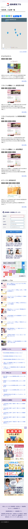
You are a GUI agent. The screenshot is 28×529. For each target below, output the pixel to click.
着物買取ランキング (22, 515)
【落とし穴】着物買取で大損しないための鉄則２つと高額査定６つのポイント (14, 363)
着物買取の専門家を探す (6, 513)
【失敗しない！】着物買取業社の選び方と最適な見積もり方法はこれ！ (14, 368)
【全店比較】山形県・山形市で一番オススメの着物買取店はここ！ (14, 413)
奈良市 (3, 88)
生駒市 (10, 58)
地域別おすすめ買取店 (18, 513)
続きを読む (24, 81)
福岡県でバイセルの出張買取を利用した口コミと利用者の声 (14, 381)
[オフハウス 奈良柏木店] (14, 196)
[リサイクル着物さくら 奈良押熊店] (14, 165)
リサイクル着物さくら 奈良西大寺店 (12, 85)
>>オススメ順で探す (23, 51)
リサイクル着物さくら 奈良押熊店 (12, 149)
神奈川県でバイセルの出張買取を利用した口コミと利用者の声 (14, 390)
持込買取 (14, 88)
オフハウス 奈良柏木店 (8, 180)
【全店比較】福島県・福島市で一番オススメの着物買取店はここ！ (14, 418)
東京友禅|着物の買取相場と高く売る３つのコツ (13, 352)
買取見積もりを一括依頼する (14, 231)
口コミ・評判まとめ (12, 515)
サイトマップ (13, 516)
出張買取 (3, 58)
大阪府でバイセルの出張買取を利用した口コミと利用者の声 (14, 386)
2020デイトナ (11, 526)
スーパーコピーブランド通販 (7, 524)
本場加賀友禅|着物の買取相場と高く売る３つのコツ (14, 359)
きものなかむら (6, 56)
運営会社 (7, 516)
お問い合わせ (20, 516)
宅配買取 (9, 88)
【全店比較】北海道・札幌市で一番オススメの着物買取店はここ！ (14, 404)
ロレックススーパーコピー (20, 524)
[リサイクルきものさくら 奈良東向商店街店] (14, 135)
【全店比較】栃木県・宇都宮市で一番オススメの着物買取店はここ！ (14, 422)
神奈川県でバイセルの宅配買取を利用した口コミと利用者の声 (14, 377)
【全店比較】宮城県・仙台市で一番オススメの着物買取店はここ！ (14, 409)
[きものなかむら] (14, 72)
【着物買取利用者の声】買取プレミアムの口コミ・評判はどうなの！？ (14, 395)
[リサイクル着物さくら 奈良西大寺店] (14, 102)
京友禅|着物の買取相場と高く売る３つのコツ (12, 356)
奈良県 (7, 58)
